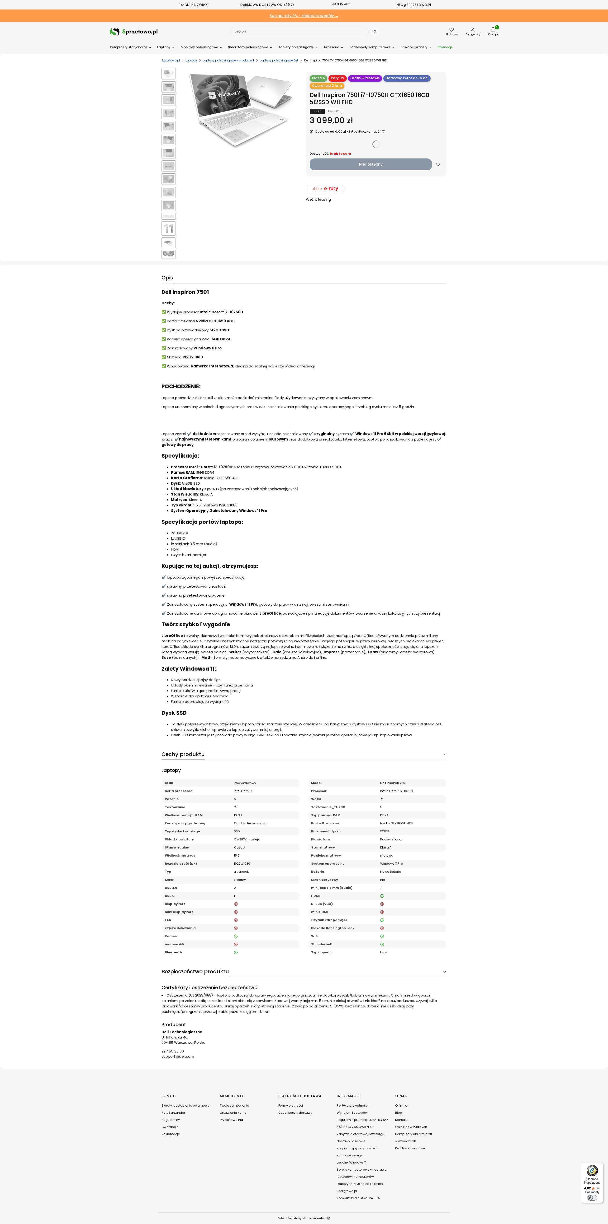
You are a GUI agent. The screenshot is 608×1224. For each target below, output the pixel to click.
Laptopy (191, 60)
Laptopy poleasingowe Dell (279, 60)
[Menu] (600, 1165)
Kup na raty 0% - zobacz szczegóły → (304, 15)
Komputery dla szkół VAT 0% (358, 1198)
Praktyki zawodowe (410, 1148)
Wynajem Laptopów (352, 1112)
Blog (398, 1112)
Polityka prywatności (352, 1105)
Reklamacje (171, 1134)
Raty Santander (173, 1112)
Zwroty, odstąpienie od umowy (185, 1105)
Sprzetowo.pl (171, 60)
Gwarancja (170, 1127)
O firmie (401, 1105)
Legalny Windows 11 (351, 1162)
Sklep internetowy (302, 1218)
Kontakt (401, 1119)
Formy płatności (290, 1105)
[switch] (592, 1198)
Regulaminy (171, 1119)
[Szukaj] (375, 32)
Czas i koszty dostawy (295, 1112)
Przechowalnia (231, 1119)
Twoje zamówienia (234, 1105)
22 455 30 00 (173, 1051)
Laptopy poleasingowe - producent (228, 60)
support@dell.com (178, 1056)
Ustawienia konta (233, 1112)
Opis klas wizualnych (411, 1127)
